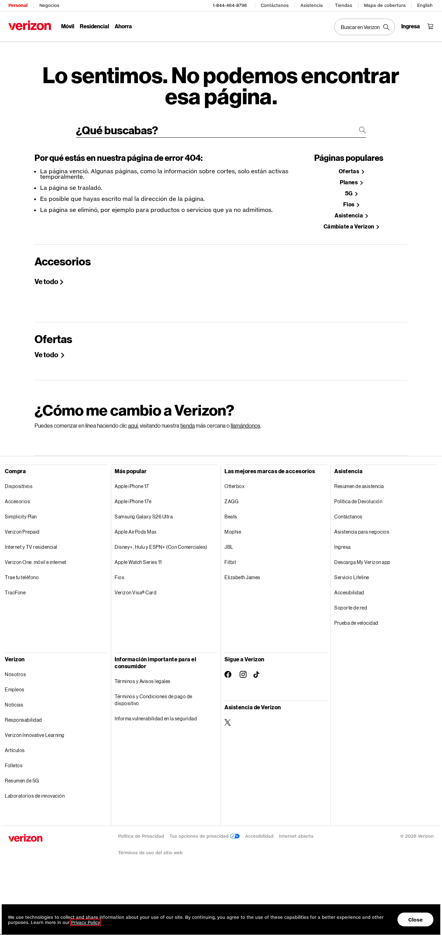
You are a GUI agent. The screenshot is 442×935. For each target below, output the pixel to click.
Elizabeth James (242, 577)
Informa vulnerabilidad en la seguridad (156, 718)
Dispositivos (18, 486)
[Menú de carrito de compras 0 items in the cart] (430, 26)
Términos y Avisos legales (143, 681)
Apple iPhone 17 (132, 486)
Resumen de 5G (22, 780)
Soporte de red (350, 608)
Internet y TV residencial (31, 547)
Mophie (232, 532)
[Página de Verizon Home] (29, 25)
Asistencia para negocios (361, 532)
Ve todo (46, 281)
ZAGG (231, 501)
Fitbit (230, 562)
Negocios (49, 5)
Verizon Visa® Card (135, 592)
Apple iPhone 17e (133, 501)
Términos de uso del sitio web (150, 852)
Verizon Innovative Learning (35, 735)
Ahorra (123, 26)
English (425, 5)
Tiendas (343, 5)
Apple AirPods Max (136, 532)
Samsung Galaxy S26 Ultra (144, 516)
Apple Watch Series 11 (138, 562)
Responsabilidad (23, 720)
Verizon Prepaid (22, 532)
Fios (349, 204)
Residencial (94, 26)
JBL (228, 547)
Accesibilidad (349, 592)
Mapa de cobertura (385, 5)
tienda (187, 425)
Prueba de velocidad (356, 623)
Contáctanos (275, 5)
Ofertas (349, 171)
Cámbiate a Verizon (349, 227)
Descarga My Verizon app (362, 562)
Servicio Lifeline (351, 577)
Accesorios (17, 501)
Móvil (67, 26)
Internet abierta (296, 836)
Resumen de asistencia (359, 486)
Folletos (13, 765)
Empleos (15, 689)
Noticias (14, 705)
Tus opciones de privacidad (200, 836)
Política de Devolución (358, 501)
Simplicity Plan (21, 516)
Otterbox (234, 486)
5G (349, 193)
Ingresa (342, 547)
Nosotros (15, 674)
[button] (429, 898)
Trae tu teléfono (22, 577)
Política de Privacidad (141, 836)
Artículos (15, 750)
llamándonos (245, 425)
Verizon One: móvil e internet (35, 562)
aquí (133, 425)
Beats (230, 516)
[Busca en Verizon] (364, 27)
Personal (17, 5)
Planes (349, 182)
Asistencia (311, 5)
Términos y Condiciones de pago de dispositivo (153, 699)
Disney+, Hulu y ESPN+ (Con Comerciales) (161, 547)
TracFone (15, 592)
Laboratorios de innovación (35, 796)
